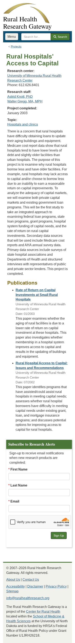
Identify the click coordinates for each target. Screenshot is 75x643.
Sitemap (12, 591)
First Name (19, 469)
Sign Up (59, 535)
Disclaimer (35, 586)
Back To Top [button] (61, 638)
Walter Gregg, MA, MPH (24, 101)
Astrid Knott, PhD (20, 96)
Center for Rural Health (43, 611)
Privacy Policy (56, 586)
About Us (13, 579)
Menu (12, 36)
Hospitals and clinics (22, 124)
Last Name (18, 485)
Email (14, 501)
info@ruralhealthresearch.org (27, 598)
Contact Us (30, 579)
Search (62, 36)
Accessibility (15, 586)
